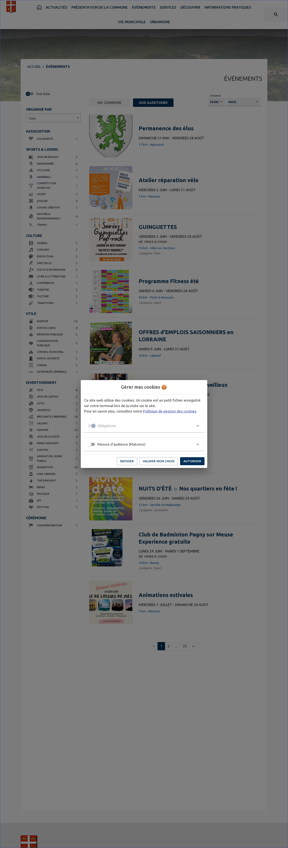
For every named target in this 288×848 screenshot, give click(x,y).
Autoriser (192, 461)
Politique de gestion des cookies (169, 411)
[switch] (89, 444)
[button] (144, 425)
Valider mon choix (159, 461)
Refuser (127, 461)
